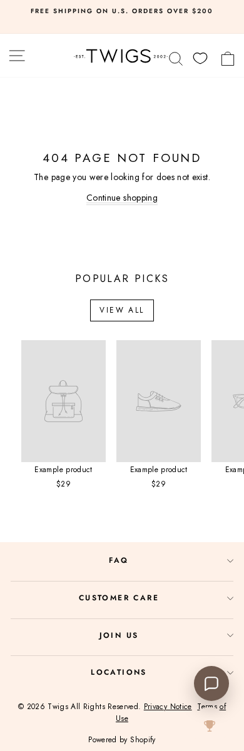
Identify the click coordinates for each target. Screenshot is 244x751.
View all (121, 310)
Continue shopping (122, 197)
